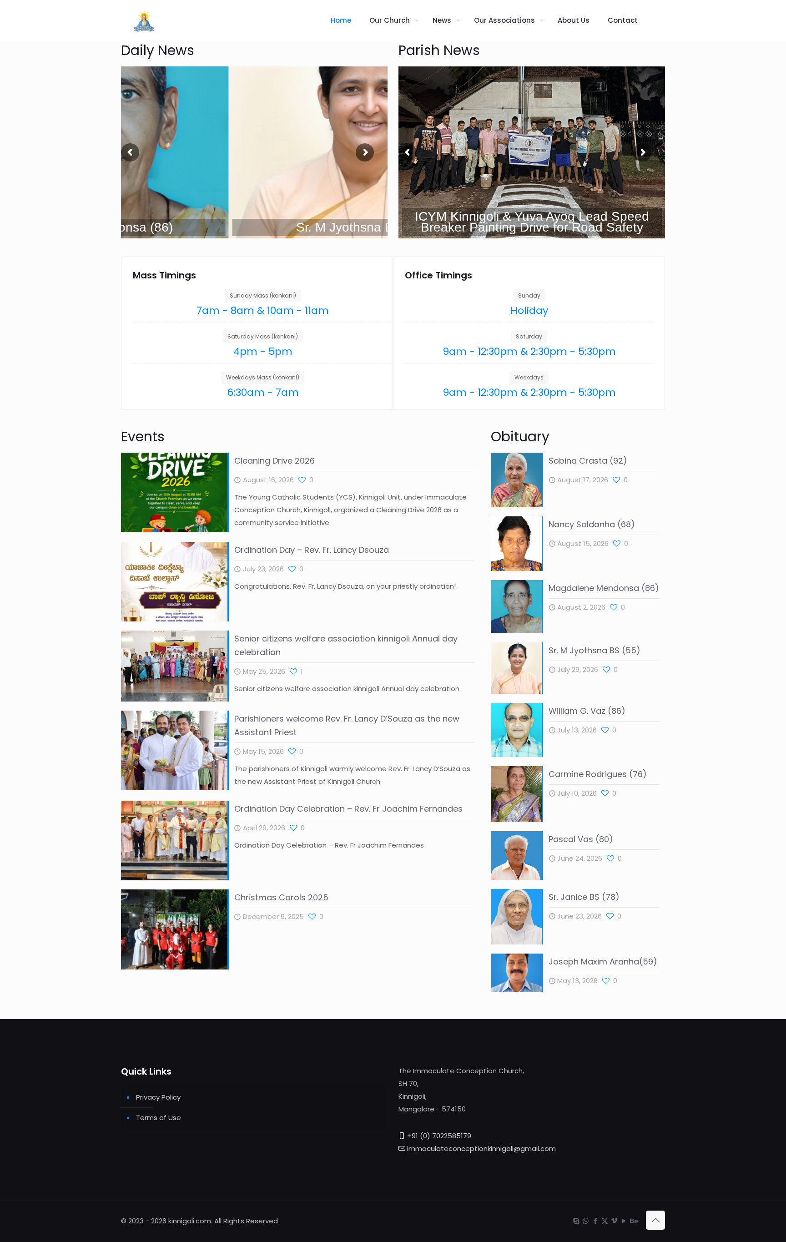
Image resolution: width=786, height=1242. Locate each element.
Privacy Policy (158, 1097)
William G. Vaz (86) (587, 711)
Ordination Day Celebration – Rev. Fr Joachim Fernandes (348, 808)
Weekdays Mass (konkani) (262, 377)
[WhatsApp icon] (585, 1221)
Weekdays (529, 377)
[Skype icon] (576, 1221)
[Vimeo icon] (614, 1221)
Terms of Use (158, 1117)
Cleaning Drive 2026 (274, 460)
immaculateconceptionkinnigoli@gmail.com (481, 1148)
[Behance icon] (633, 1221)
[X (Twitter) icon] (604, 1221)
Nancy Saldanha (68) (592, 524)
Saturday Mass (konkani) (262, 336)
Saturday (529, 336)
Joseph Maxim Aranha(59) (603, 961)
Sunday (529, 295)
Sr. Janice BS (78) (584, 897)
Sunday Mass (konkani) (263, 295)
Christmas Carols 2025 (281, 897)
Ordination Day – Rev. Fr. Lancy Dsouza (311, 549)
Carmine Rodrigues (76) (598, 774)
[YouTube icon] (623, 1221)
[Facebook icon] (595, 1221)
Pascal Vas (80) (581, 839)
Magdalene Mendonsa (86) (604, 588)
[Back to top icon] (655, 1220)
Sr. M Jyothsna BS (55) (594, 650)
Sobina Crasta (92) (588, 460)
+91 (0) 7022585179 (439, 1136)
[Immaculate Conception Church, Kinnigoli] (143, 20)
